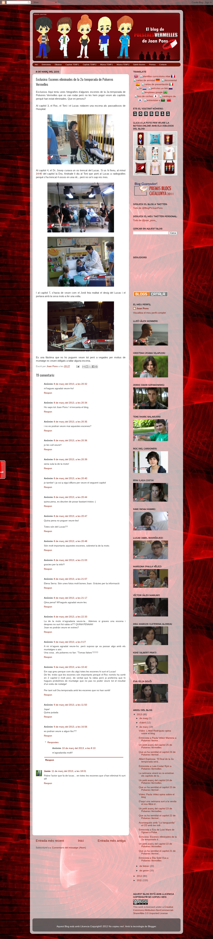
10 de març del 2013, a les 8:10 (79, 748)
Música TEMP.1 (106, 65)
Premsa (152, 65)
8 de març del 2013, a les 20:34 (70, 403)
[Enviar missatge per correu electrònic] (77, 366)
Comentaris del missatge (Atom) (69, 847)
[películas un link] (158, 88)
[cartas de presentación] (155, 84)
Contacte (163, 65)
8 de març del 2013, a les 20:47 (70, 516)
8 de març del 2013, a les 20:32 (70, 384)
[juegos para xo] (139, 88)
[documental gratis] (169, 80)
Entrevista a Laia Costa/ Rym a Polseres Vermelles (155, 767)
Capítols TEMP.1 (72, 65)
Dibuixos (58, 65)
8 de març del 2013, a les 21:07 (70, 579)
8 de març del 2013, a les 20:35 (70, 421)
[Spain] (138, 84)
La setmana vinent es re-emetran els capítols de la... (156, 774)
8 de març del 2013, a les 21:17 (70, 598)
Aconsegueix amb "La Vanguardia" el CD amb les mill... (157, 824)
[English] (136, 76)
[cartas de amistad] (144, 80)
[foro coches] (144, 96)
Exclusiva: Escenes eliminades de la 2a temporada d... (158, 838)
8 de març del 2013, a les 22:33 (70, 616)
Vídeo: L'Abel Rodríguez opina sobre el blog (155, 732)
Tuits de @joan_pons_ (145, 220)
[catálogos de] (168, 96)
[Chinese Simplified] (169, 100)
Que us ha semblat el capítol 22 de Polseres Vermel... (157, 816)
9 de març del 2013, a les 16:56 (70, 727)
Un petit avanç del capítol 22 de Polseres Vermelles (155, 845)
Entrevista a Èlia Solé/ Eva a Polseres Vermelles (153, 859)
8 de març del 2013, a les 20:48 (70, 541)
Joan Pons (142, 308)
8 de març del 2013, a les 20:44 (70, 497)
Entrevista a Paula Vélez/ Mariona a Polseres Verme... (157, 739)
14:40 (39, 173)
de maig (144, 718)
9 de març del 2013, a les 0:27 (70, 642)
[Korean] (140, 100)
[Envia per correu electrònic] (83, 366)
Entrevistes (46, 65)
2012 (140, 876)
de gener (144, 870)
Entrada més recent (50, 840)
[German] (158, 80)
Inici (36, 65)
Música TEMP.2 (123, 65)
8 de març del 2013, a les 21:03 (70, 560)
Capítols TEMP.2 (89, 65)
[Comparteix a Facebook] (93, 366)
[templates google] (152, 92)
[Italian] (172, 84)
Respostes (53, 742)
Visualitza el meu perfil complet (149, 313)
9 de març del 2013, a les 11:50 (70, 705)
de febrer (144, 866)
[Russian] (171, 88)
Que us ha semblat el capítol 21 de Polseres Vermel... (157, 852)
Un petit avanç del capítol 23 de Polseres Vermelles (155, 809)
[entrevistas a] (152, 100)
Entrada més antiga (112, 840)
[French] (173, 76)
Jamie (47, 771)
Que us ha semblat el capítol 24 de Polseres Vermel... (157, 753)
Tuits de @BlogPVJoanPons (148, 208)
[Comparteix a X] (90, 366)
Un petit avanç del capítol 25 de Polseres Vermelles (155, 746)
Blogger (152, 926)
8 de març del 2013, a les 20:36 (70, 440)
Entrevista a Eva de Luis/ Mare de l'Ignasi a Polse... (156, 831)
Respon (48, 393)
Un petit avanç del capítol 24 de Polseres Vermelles (155, 781)
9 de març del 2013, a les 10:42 (70, 667)
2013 (140, 714)
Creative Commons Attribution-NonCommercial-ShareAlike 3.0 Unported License (153, 910)
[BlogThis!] (87, 366)
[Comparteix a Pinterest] (96, 366)
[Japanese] (156, 96)
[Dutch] (145, 88)
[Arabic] (163, 100)
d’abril (142, 722)
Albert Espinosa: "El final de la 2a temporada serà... (156, 760)
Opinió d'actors (139, 65)
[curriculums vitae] (155, 76)
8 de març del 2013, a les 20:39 (70, 459)
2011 (139, 880)
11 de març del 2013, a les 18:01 (69, 771)
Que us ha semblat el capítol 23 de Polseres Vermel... (157, 788)
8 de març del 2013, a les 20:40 (70, 478)
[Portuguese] (166, 92)
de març (144, 727)
